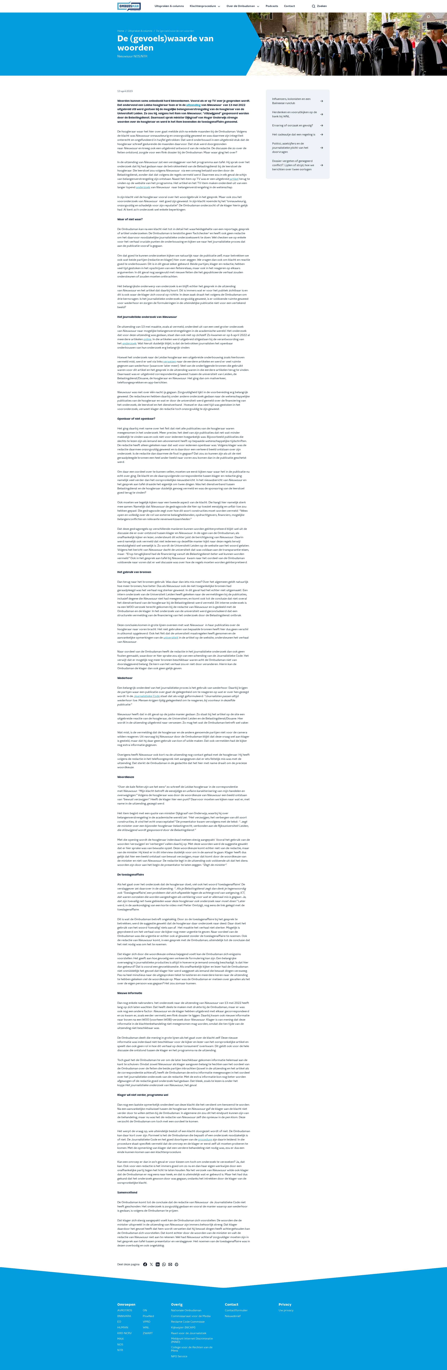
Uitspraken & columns (169, 6)
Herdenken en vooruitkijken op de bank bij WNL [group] (294, 114)
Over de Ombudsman (241, 6)
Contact (289, 6)
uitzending (193, 105)
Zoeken (322, 6)
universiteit (170, 637)
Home (120, 31)
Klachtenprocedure (203, 6)
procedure (205, 1139)
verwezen (169, 361)
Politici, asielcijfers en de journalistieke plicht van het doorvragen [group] (290, 147)
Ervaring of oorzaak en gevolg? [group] (292, 125)
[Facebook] (145, 1264)
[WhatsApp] (164, 1264)
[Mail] (170, 1264)
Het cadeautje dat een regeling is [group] (293, 134)
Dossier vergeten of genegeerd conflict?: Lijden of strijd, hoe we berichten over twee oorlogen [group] (293, 165)
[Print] (176, 1264)
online (147, 339)
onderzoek (143, 187)
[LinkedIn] (157, 1264)
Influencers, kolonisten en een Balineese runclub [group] (291, 101)
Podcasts (272, 6)
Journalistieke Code (147, 696)
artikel (234, 179)
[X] (151, 1264)
